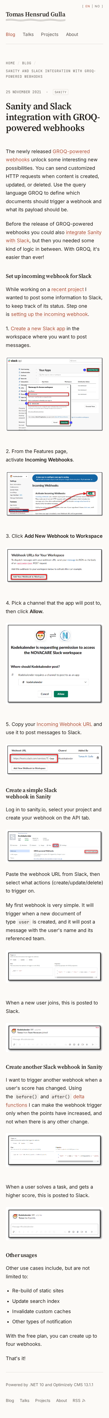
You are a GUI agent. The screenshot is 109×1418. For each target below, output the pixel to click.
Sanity (61, 92)
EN (87, 6)
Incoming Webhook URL (64, 724)
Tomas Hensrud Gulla (35, 14)
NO (97, 6)
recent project (67, 289)
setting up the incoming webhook (49, 314)
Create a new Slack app (38, 328)
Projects (49, 34)
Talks (28, 34)
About (72, 34)
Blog (10, 34)
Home (10, 63)
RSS (77, 1400)
